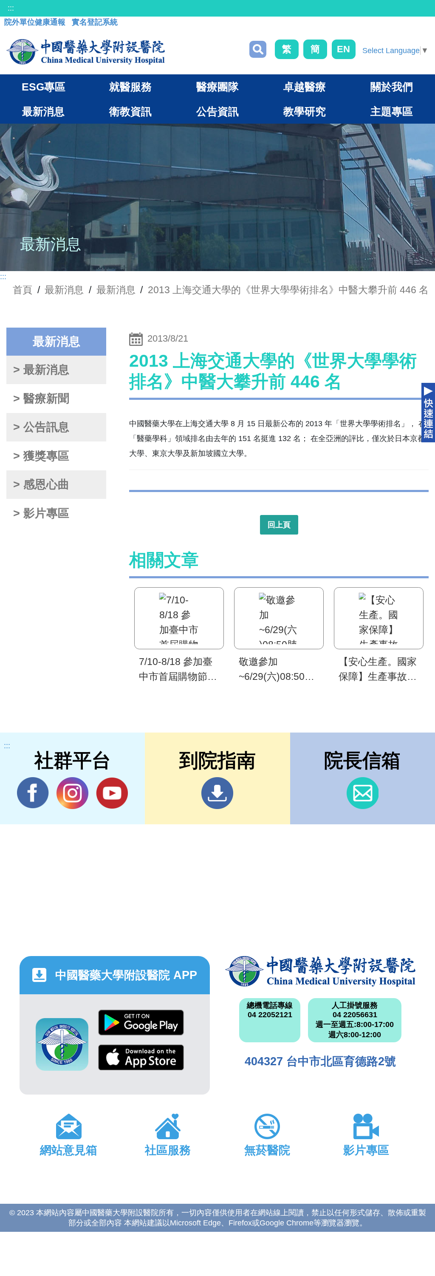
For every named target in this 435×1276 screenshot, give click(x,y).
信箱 (363, 793)
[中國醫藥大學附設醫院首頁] (85, 52)
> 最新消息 (41, 369)
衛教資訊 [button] (130, 111)
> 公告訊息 (41, 427)
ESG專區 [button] (43, 87)
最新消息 (116, 289)
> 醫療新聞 (41, 398)
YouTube (112, 793)
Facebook (33, 793)
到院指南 (217, 793)
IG (72, 793)
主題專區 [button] (391, 111)
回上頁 (279, 525)
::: (11, 8)
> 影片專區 (41, 513)
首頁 (22, 289)
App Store (141, 1061)
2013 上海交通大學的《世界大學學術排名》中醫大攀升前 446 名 (288, 289)
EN (343, 49)
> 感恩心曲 (41, 484)
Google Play (141, 1027)
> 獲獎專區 (41, 456)
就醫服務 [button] (130, 87)
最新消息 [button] (43, 111)
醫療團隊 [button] (217, 87)
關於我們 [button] (391, 87)
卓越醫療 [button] (304, 87)
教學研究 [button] (304, 111)
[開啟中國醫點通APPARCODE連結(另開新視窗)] (62, 1044)
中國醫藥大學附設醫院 (320, 971)
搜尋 (257, 49)
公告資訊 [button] (217, 111)
